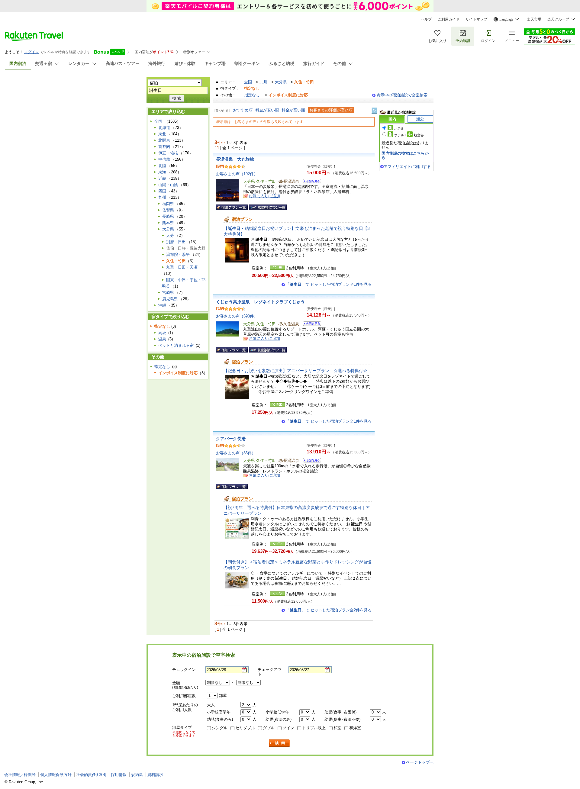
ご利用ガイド (448, 19)
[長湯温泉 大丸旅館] (310, 182)
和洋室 (355, 728)
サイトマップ (476, 19)
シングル (219, 728)
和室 (337, 728)
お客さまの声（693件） (237, 316)
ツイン (288, 728)
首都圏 (164, 146)
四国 (162, 191)
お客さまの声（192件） (237, 174)
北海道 (164, 127)
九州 (263, 82)
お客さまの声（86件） (236, 453)
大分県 (281, 82)
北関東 (164, 140)
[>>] (375, 110)
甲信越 (164, 159)
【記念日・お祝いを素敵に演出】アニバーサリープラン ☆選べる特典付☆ (295, 370)
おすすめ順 (243, 110)
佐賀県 (168, 210)
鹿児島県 (170, 299)
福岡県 (168, 203)
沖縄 (162, 305)
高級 (162, 332)
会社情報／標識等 (20, 774)
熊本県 (168, 223)
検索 (280, 743)
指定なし (252, 95)
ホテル (399, 128)
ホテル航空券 (409, 135)
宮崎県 (168, 292)
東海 (162, 172)
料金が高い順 (293, 110)
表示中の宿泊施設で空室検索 (401, 95)
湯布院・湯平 (178, 254)
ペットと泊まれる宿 (176, 345)
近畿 (162, 178)
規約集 (137, 774)
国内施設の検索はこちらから (405, 155)
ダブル (269, 728)
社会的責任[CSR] (91, 774)
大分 (170, 235)
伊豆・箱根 (168, 153)
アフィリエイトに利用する (407, 166)
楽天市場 (534, 19)
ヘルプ (426, 19)
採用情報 (119, 774)
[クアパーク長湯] (310, 461)
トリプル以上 (314, 728)
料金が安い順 (267, 110)
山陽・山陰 (168, 184)
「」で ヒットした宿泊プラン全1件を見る (329, 284)
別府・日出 (176, 242)
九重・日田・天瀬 (182, 267)
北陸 (162, 165)
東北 (162, 134)
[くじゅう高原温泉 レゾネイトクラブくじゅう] (310, 324)
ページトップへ (419, 762)
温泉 (162, 339)
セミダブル (245, 728)
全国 (248, 82)
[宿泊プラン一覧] (232, 207)
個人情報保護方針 (56, 774)
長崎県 (168, 216)
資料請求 (155, 774)
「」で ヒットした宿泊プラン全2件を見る (329, 610)
